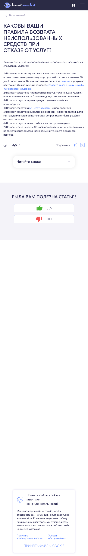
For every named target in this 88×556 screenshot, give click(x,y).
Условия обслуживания (57, 536)
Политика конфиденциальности (30, 536)
